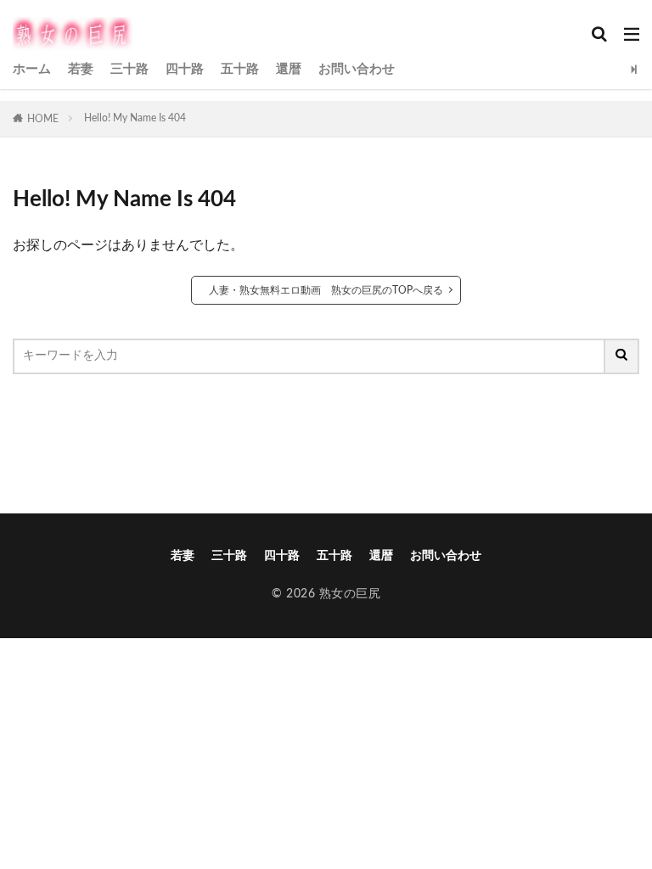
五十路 (240, 69)
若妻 (80, 69)
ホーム (32, 69)
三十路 (129, 69)
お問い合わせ (356, 69)
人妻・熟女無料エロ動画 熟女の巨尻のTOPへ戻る (326, 290)
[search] (622, 356)
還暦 (288, 69)
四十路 (185, 69)
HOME (43, 119)
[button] (325, 425)
